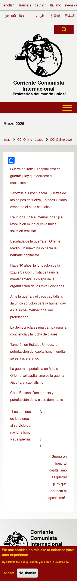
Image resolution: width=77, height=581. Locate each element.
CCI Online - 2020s (30, 139)
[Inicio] (38, 55)
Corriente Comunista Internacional (38, 85)
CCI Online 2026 (61, 139)
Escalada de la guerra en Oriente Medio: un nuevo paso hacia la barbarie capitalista (35, 248)
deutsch (41, 5)
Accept (9, 572)
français (25, 5)
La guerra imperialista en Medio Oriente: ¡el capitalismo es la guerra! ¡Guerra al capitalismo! (37, 375)
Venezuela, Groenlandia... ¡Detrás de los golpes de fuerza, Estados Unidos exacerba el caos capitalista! (38, 199)
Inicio (6, 139)
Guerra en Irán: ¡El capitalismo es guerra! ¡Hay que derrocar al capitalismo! (35, 175)
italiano (55, 5)
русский (9, 15)
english (9, 5)
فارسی (40, 15)
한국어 (55, 15)
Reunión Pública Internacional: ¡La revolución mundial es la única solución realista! (36, 224)
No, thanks (27, 573)
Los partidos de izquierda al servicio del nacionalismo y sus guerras (20, 425)
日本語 (70, 15)
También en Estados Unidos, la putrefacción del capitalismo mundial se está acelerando (38, 351)
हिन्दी (22, 15)
